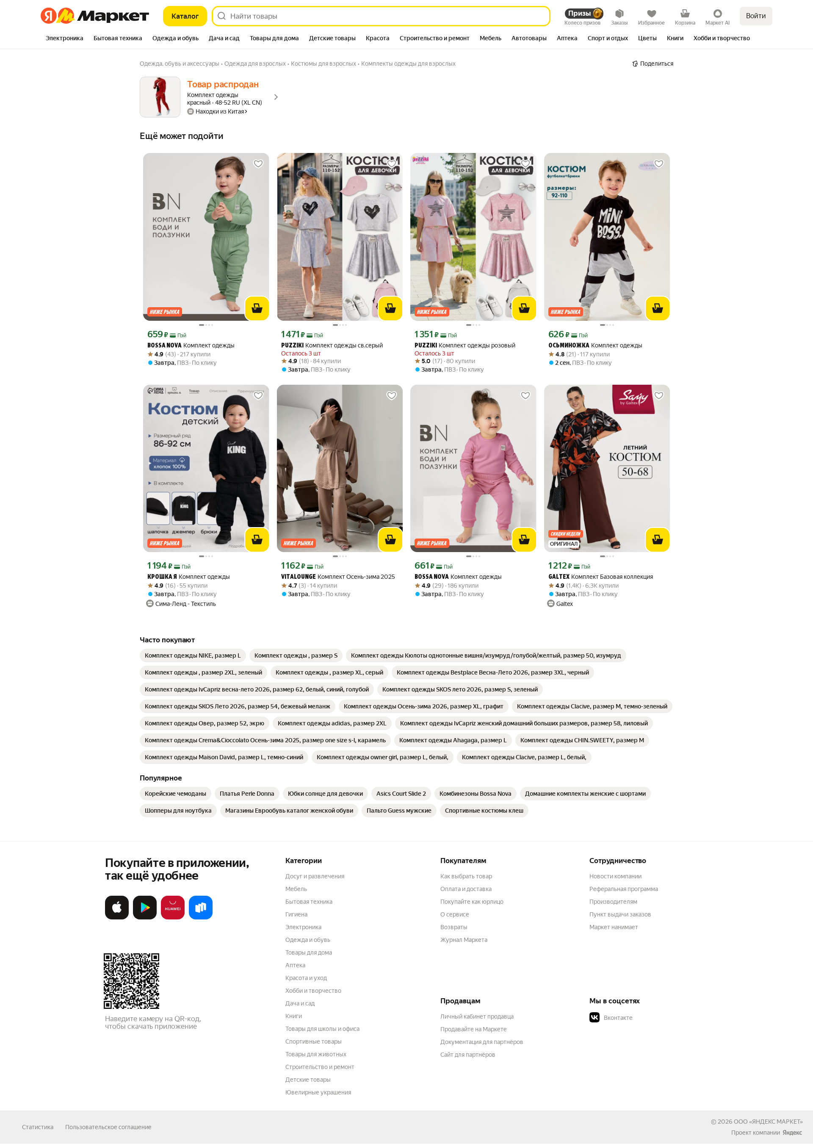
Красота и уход (306, 978)
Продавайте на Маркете (473, 1029)
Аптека (295, 965)
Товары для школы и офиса (322, 1028)
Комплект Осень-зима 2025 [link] (338, 576)
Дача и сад (300, 1003)
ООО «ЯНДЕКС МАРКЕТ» (768, 1121)
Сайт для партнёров (467, 1054)
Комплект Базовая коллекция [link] (600, 576)
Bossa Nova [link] (164, 346)
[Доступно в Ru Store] (201, 918)
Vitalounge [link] (298, 577)
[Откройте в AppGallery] (173, 918)
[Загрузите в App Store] (117, 918)
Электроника (303, 927)
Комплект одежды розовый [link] (465, 345)
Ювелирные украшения (318, 1092)
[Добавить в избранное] (258, 164)
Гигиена (296, 914)
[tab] (64, 39)
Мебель (296, 889)
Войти (756, 16)
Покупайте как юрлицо (471, 901)
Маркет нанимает (613, 927)
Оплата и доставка (466, 889)
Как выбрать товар (466, 876)
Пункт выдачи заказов (620, 914)
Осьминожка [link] (568, 346)
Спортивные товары (313, 1041)
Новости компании (615, 876)
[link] (193, 655)
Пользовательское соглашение (108, 1127)
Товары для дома (308, 952)
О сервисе (454, 914)
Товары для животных (315, 1054)
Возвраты (453, 927)
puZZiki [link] (292, 346)
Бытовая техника (308, 901)
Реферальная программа (623, 889)
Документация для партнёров (481, 1041)
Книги (293, 1016)
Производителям (613, 901)
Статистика (37, 1127)
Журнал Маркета (463, 939)
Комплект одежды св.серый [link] (332, 345)
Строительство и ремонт (319, 1066)
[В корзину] (257, 308)
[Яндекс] (792, 1132)
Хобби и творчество (313, 990)
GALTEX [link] (559, 577)
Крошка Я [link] (162, 577)
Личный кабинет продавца (477, 1016)
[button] (648, 1017)
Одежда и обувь (307, 939)
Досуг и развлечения (314, 876)
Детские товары (308, 1079)
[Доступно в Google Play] (145, 918)
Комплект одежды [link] (191, 345)
